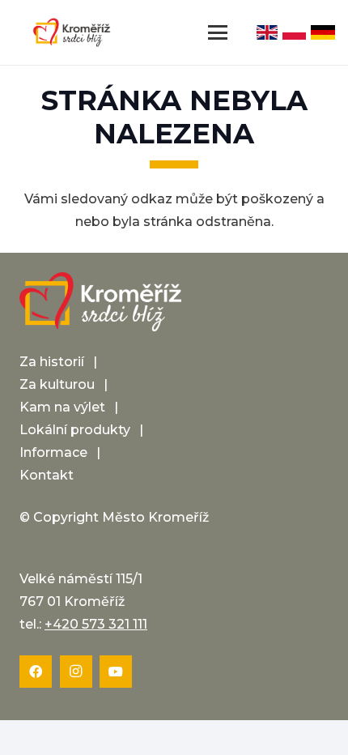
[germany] (323, 32)
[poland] (294, 32)
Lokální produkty (74, 429)
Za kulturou (57, 384)
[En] (267, 32)
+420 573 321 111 (96, 624)
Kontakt (46, 475)
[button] (218, 32)
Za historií (51, 361)
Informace (53, 452)
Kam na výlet (62, 407)
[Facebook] (35, 671)
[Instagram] (76, 671)
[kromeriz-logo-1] (71, 32)
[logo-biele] (100, 302)
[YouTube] (116, 671)
